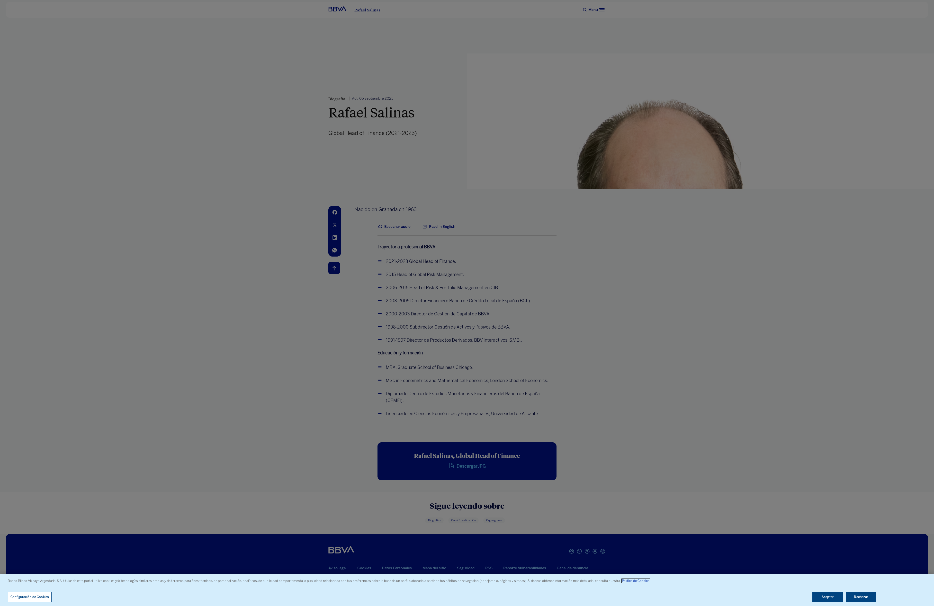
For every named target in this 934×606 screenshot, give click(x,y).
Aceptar (828, 597)
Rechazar (861, 597)
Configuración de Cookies (29, 597)
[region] (467, 590)
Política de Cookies (635, 581)
